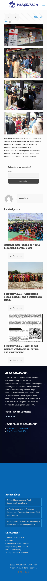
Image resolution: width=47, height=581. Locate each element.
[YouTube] (11, 416)
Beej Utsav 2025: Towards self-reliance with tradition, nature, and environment (21, 348)
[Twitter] (9, 416)
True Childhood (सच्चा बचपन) (17, 428)
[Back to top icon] (42, 576)
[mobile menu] (44, 5)
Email (10, 171)
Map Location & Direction (17, 552)
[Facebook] (6, 416)
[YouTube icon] (23, 572)
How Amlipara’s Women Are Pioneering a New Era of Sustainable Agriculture (23, 523)
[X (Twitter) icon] (21, 572)
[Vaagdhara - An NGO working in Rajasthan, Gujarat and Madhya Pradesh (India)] (23, 4)
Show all (38, 17)
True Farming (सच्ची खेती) (16, 431)
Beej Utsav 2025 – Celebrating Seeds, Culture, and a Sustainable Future (23, 296)
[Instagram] (16, 416)
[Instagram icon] (29, 572)
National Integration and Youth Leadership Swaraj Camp (22, 246)
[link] (23, 35)
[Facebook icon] (18, 572)
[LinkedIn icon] (26, 572)
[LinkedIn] (14, 416)
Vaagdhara (23, 198)
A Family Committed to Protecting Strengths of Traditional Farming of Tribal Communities (23, 512)
